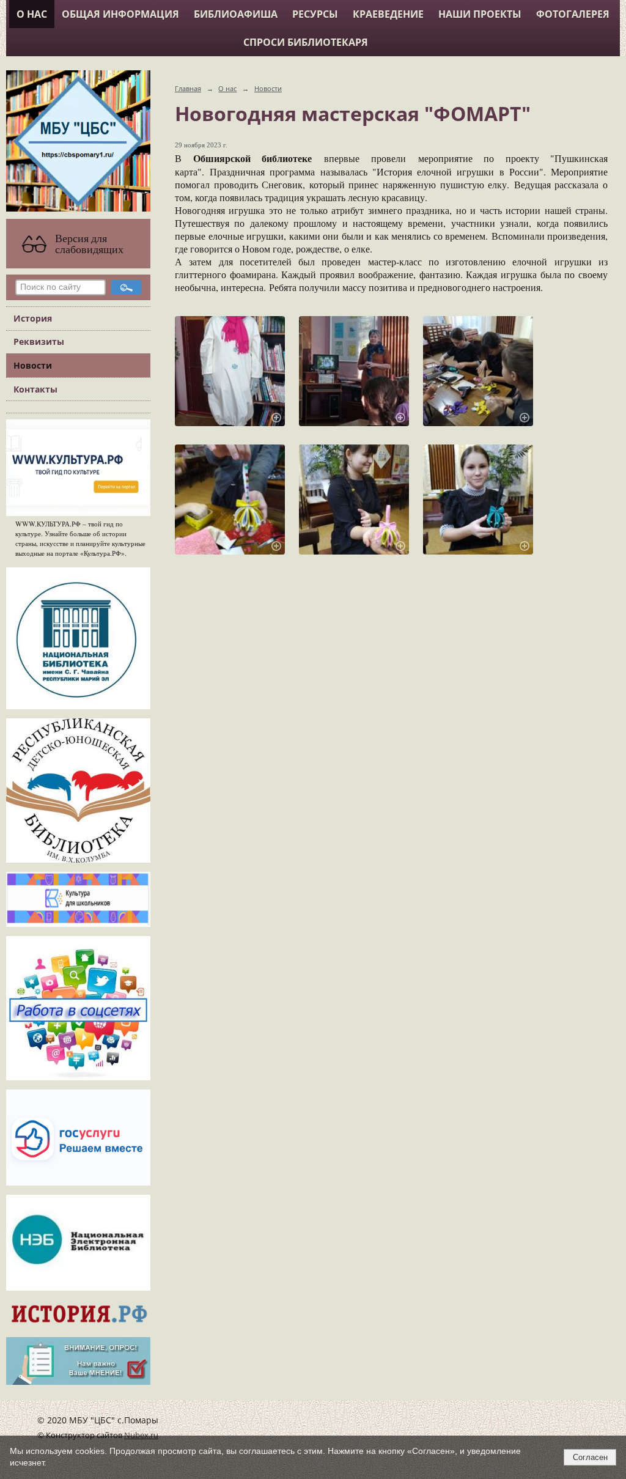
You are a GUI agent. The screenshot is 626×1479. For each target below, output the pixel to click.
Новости (32, 365)
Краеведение (388, 14)
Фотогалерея (572, 14)
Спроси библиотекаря (305, 42)
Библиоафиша (236, 14)
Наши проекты (479, 14)
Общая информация (120, 14)
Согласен (590, 1457)
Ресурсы (315, 14)
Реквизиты (38, 341)
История (32, 318)
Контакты (35, 389)
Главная (188, 88)
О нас (32, 14)
